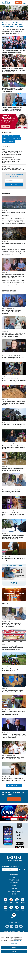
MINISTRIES (14, 874)
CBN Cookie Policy (18, 940)
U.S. (4, 136)
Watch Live (11, 141)
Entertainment (6, 138)
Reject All (14, 947)
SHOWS (14, 888)
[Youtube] (7, 926)
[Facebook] (11, 926)
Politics (8, 136)
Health (13, 138)
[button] (24, 2)
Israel (18, 136)
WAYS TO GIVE (14, 880)
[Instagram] (16, 926)
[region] (14, 943)
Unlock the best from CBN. (10, 866)
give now (18, 2)
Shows (18, 138)
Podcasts (5, 141)
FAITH (14, 877)
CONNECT (14, 883)
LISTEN (14, 894)
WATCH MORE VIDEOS (14, 785)
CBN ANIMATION (14, 891)
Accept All (14, 951)
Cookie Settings (14, 943)
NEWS (14, 886)
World (13, 136)
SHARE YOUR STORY (14, 799)
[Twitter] (21, 926)
